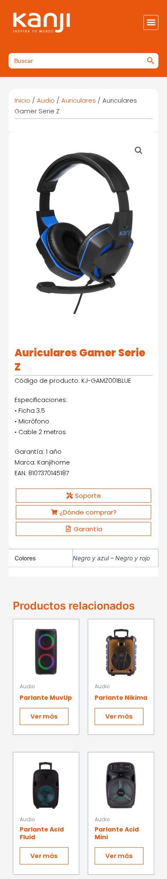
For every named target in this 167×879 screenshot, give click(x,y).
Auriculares (78, 100)
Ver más (44, 716)
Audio (46, 100)
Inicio (22, 100)
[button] (150, 22)
